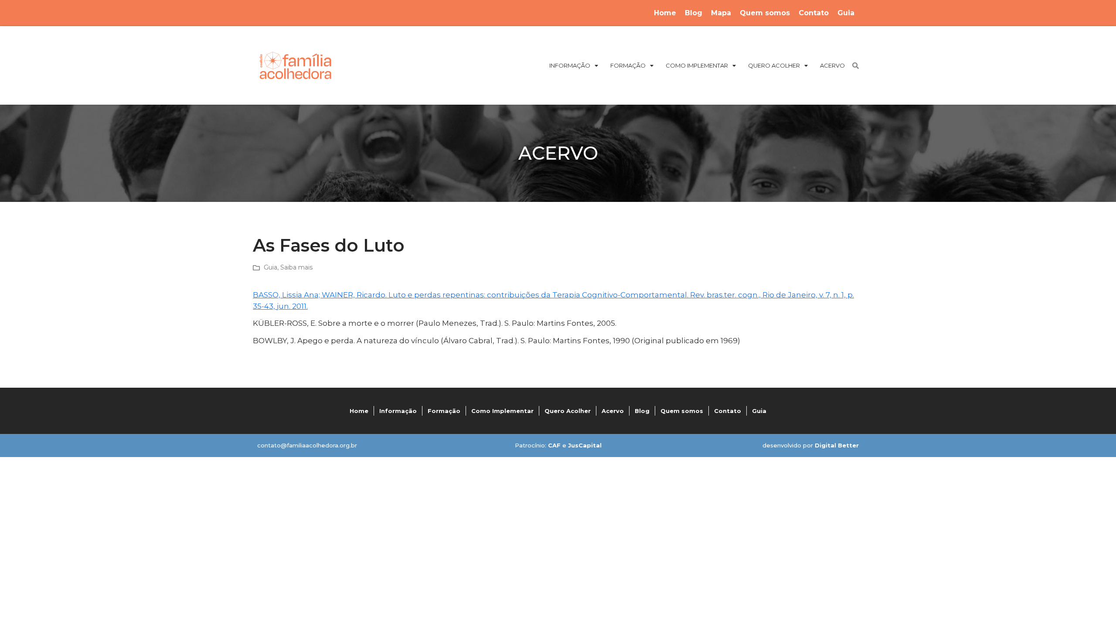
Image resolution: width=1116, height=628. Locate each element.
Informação (398, 410)
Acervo (613, 410)
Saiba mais (296, 267)
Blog (693, 13)
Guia (845, 13)
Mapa (721, 13)
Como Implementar (502, 410)
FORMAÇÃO (628, 65)
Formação (444, 410)
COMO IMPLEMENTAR (697, 65)
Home (665, 13)
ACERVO (832, 65)
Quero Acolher (567, 410)
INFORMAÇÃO (569, 65)
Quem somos (765, 13)
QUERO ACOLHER (774, 65)
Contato (814, 13)
